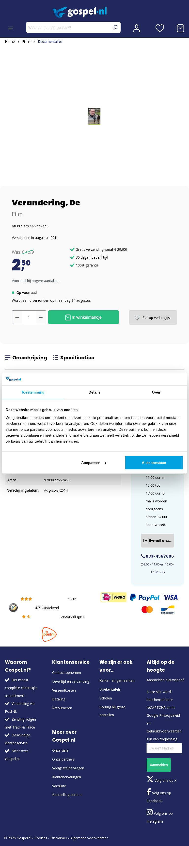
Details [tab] (95, 392)
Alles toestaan (154, 462)
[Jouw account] (136, 28)
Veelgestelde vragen (68, 768)
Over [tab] (156, 392)
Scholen (105, 698)
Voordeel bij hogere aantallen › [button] (36, 280)
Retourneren (62, 708)
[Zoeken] (115, 27)
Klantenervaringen (66, 777)
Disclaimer (58, 838)
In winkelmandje (86, 317)
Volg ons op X (165, 780)
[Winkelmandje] (180, 28)
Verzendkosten (64, 690)
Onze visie (60, 750)
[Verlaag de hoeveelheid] (17, 317)
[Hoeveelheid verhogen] (41, 317)
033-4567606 (159, 556)
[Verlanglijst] (160, 28)
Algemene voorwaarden (89, 838)
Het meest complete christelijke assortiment (21, 688)
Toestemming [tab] (33, 392)
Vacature (59, 785)
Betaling (58, 699)
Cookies (40, 838)
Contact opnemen (66, 672)
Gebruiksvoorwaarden (164, 731)
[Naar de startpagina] (94, 12)
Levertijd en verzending (70, 681)
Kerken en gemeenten (117, 680)
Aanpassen (90, 462)
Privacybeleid (169, 715)
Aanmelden (159, 765)
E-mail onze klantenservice (161, 540)
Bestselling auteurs (67, 794)
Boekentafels (110, 689)
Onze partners (63, 759)
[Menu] (10, 28)
